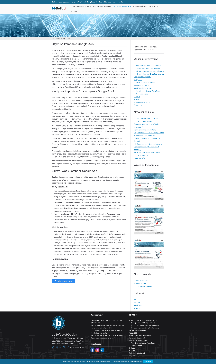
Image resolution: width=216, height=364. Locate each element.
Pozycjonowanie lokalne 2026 (145, 130)
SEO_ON (137, 302)
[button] (90, 6)
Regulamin (138, 105)
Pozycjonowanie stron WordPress (148, 91)
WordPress (138, 305)
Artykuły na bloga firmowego (144, 82)
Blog (159, 6)
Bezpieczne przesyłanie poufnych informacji (146, 148)
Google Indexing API (141, 155)
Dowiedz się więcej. (136, 361)
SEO (135, 299)
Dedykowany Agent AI (102, 6)
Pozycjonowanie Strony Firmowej (148, 68)
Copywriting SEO (142, 94)
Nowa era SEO (139, 158)
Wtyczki (137, 308)
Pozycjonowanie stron (80, 6)
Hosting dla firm (140, 283)
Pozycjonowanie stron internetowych (147, 65)
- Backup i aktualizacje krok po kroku (105, 2)
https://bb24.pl (57, 341)
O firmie (137, 97)
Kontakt (74, 11)
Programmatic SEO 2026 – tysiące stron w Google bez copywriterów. (149, 134)
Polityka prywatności (142, 102)
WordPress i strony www (143, 6)
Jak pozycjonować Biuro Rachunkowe (150, 74)
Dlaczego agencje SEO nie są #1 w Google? (147, 139)
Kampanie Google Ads (122, 6)
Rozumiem (148, 361)
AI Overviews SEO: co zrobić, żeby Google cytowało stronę (147, 120)
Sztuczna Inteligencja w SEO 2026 (147, 152)
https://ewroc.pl (58, 343)
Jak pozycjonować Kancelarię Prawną (150, 71)
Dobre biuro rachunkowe (143, 286)
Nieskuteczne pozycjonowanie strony (148, 144)
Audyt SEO (138, 80)
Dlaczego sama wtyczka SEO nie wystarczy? (146, 125)
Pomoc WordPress (140, 280)
